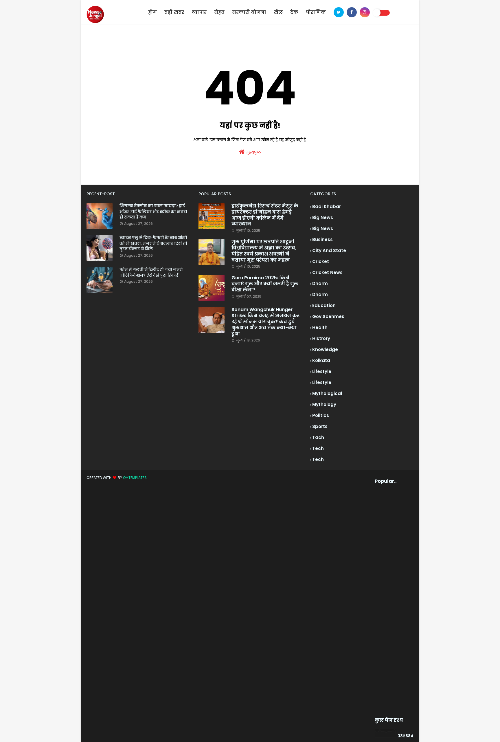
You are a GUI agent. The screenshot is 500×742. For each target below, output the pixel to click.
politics (320, 415)
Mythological (327, 393)
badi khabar (326, 206)
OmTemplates (135, 477)
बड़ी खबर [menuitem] (174, 12)
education (324, 305)
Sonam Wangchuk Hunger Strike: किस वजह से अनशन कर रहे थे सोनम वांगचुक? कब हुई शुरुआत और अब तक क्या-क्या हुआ (265, 322)
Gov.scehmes (328, 316)
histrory (321, 338)
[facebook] (352, 12)
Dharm (320, 294)
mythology (324, 404)
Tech (318, 459)
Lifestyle (321, 382)
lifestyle (321, 371)
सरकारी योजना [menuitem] (249, 12)
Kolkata (321, 360)
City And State (329, 250)
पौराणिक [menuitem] (316, 12)
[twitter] (339, 12)
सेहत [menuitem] (219, 12)
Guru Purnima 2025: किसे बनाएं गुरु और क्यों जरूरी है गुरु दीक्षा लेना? (264, 284)
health (320, 327)
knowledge (325, 349)
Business (322, 239)
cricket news (327, 272)
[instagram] (365, 12)
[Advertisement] (385, 601)
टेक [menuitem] (294, 12)
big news (322, 217)
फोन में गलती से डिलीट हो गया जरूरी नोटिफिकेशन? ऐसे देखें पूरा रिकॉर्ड (151, 272)
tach (318, 437)
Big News (322, 228)
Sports (320, 426)
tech (318, 448)
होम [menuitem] (152, 12)
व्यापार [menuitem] (199, 12)
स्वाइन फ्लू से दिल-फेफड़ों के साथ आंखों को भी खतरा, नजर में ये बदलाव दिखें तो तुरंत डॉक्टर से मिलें (153, 243)
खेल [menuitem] (278, 12)
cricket (320, 261)
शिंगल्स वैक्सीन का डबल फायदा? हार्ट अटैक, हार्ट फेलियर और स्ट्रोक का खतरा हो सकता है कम (153, 211)
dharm (320, 283)
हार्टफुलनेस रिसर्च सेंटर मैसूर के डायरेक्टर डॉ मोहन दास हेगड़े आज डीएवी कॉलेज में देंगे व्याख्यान (264, 215)
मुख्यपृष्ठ (253, 152)
